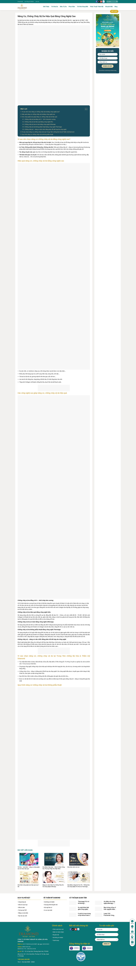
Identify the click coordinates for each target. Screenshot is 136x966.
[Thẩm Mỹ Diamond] (27, 6)
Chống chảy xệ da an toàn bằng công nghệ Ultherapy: (40, 124)
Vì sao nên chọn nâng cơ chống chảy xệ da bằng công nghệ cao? (41, 112)
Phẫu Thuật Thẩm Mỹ (96, 6)
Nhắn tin (132, 923)
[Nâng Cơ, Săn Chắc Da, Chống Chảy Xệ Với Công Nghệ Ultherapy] (53, 877)
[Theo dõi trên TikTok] (99, 1)
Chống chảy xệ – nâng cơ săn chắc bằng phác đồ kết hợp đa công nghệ (45, 129)
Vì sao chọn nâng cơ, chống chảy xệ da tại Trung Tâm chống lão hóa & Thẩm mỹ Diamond (48, 132)
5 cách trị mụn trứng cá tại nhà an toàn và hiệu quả (84, 914)
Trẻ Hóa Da (54, 6)
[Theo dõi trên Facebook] (96, 1)
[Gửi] (117, 1)
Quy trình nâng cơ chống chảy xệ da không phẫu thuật (37, 134)
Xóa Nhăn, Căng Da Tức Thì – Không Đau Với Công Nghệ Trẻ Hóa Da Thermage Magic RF (78, 886)
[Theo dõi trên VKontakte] (103, 1)
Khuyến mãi (132, 933)
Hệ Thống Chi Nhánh (29, 1)
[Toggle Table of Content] (85, 109)
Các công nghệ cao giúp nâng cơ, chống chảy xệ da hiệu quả (39, 117)
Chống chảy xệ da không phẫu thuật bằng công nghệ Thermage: (43, 127)
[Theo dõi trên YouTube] (101, 1)
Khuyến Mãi (20, 1)
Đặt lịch (132, 944)
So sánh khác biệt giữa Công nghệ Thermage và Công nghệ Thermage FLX (84, 908)
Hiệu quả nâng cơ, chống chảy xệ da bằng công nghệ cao (38, 114)
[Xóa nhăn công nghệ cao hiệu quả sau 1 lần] (29, 877)
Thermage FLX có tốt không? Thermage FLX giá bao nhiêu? (83, 902)
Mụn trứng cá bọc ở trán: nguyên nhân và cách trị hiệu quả (110, 908)
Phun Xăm (72, 6)
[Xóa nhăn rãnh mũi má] (78, 859)
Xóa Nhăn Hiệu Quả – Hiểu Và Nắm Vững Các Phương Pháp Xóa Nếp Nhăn (53, 867)
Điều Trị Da (63, 6)
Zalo (132, 928)
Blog (116, 6)
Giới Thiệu (46, 6)
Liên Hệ (37, 1)
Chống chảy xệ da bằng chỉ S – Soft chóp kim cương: (40, 119)
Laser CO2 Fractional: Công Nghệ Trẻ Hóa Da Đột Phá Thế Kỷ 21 (110, 914)
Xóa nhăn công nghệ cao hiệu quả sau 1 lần (28, 885)
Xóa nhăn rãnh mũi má (73, 867)
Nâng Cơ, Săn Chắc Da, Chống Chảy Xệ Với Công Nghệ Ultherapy (53, 885)
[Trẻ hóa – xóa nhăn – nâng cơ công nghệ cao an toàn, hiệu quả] (29, 859)
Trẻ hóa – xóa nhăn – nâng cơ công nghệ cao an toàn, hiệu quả (28, 867)
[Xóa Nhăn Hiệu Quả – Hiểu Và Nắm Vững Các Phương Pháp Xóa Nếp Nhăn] (53, 859)
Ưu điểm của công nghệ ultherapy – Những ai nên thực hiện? (109, 902)
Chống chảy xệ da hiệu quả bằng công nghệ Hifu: (39, 122)
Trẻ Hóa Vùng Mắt (82, 6)
